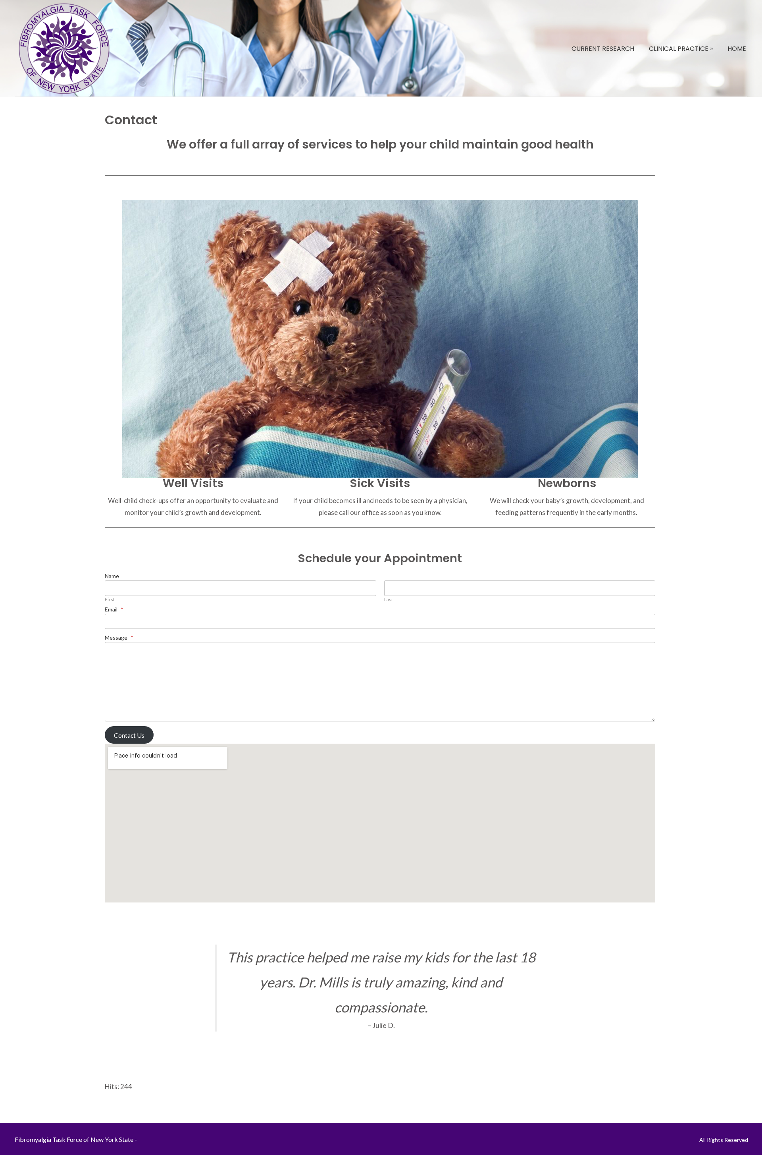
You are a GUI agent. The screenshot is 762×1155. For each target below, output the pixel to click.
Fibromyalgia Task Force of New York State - (76, 1139)
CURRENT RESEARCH (603, 48)
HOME (736, 48)
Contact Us (129, 735)
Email (114, 609)
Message (119, 637)
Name (112, 576)
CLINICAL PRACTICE (681, 48)
